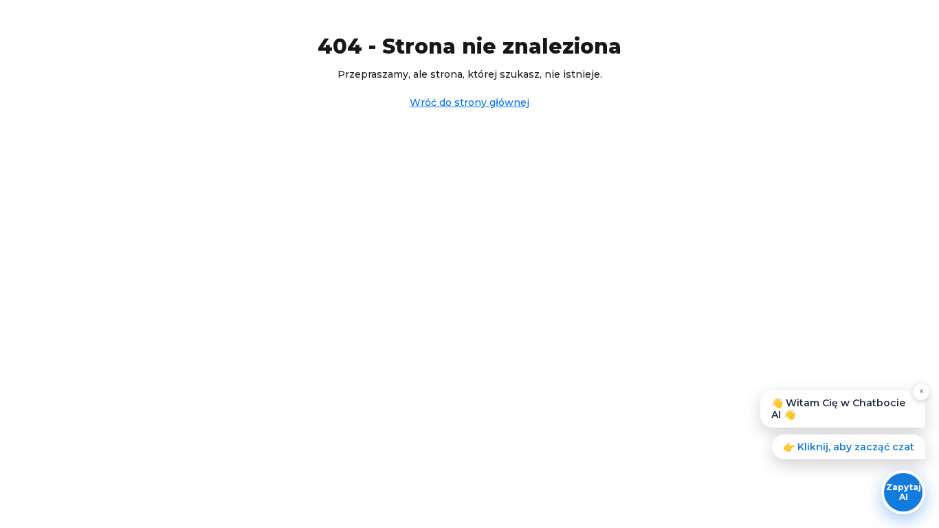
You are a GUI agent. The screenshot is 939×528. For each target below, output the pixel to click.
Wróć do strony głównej (469, 102)
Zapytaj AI (903, 492)
